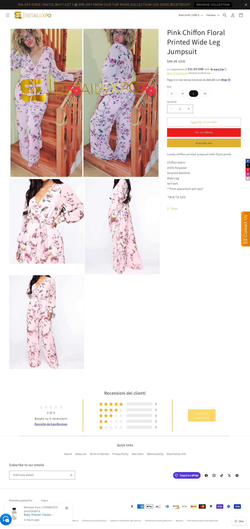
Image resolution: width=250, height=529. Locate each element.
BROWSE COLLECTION (213, 4)
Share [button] (174, 208)
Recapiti (180, 520)
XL (207, 94)
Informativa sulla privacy (94, 520)
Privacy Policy (120, 454)
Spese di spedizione (177, 73)
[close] (66, 508)
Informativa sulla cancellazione (202, 520)
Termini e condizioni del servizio (125, 520)
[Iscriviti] (71, 475)
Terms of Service (99, 454)
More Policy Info (176, 454)
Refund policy (155, 454)
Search (68, 454)
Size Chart (138, 454)
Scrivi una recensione (201, 415)
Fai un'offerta (204, 132)
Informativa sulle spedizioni (158, 520)
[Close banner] (246, 5)
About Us (80, 454)
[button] (8, 15)
